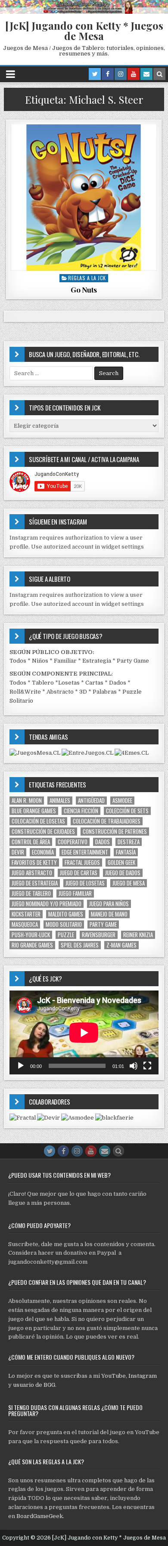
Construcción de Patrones (115, 831)
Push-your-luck (31, 935)
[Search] (159, 74)
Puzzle (66, 935)
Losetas (69, 682)
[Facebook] (108, 74)
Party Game (133, 660)
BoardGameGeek (39, 1516)
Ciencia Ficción (81, 811)
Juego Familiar (75, 893)
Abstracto (60, 691)
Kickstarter (26, 914)
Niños (40, 660)
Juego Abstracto (32, 873)
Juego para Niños (109, 904)
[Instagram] (121, 74)
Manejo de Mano (109, 914)
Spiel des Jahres (80, 945)
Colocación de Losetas (38, 821)
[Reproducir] (20, 1066)
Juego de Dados (122, 873)
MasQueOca (25, 924)
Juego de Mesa (128, 883)
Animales (60, 800)
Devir (18, 852)
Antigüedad (91, 800)
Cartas (94, 682)
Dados (117, 682)
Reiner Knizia (138, 935)
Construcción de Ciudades (43, 831)
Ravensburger (98, 935)
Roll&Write (25, 691)
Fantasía (126, 852)
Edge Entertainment (85, 852)
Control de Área (31, 842)
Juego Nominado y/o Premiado (46, 904)
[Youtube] (134, 74)
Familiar (65, 660)
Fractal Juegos (82, 862)
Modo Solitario (64, 924)
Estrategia (96, 660)
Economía (43, 852)
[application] (84, 1032)
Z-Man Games (121, 945)
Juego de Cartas (78, 873)
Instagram (142, 1376)
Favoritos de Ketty (34, 862)
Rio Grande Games (32, 945)
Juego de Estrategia (35, 883)
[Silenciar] (133, 1066)
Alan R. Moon (27, 800)
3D (83, 691)
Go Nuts (84, 289)
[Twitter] (95, 74)
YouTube (113, 1376)
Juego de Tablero (31, 893)
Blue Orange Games (34, 811)
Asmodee (122, 800)
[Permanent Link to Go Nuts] (84, 197)
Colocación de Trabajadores (106, 821)
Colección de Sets (127, 811)
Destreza (129, 842)
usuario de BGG (34, 1385)
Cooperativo (72, 842)
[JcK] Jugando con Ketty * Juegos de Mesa (84, 31)
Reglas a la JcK (87, 277)
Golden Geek (121, 862)
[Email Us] (146, 74)
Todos (17, 660)
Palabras (105, 691)
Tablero (43, 682)
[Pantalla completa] (147, 1066)
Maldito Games (65, 914)
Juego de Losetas (85, 883)
